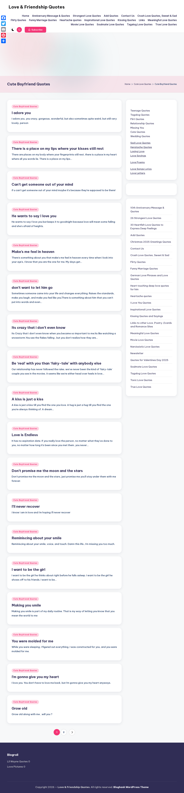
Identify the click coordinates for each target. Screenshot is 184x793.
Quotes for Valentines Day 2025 (149, 360)
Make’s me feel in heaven (33, 251)
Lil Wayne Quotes (17, 761)
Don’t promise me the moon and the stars (47, 471)
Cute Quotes (137, 132)
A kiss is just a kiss (27, 399)
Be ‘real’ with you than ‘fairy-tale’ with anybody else (56, 363)
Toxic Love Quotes (141, 380)
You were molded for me (32, 641)
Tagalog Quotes (140, 114)
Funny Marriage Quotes (144, 268)
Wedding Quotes (140, 136)
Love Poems (137, 162)
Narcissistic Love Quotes (145, 346)
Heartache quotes (141, 296)
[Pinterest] (3, 35)
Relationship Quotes (142, 123)
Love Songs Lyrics (141, 168)
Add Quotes (137, 235)
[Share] (3, 41)
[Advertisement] (92, 54)
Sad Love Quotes (140, 142)
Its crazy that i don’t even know (38, 327)
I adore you (21, 113)
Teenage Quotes (140, 110)
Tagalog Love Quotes (143, 373)
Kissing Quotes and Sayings (146, 316)
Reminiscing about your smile (37, 538)
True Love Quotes (140, 386)
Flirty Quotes (138, 261)
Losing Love (137, 151)
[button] (35, 30)
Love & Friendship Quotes (37, 7)
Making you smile (26, 605)
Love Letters (137, 173)
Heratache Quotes (141, 147)
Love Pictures (15, 766)
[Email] (3, 29)
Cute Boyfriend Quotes (25, 106)
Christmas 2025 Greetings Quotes (150, 241)
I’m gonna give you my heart (35, 677)
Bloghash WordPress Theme (131, 787)
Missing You (137, 127)
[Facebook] (3, 18)
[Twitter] (3, 24)
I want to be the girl (28, 569)
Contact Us (137, 248)
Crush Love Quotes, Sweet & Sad (149, 255)
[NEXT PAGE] (72, 732)
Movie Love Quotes (141, 339)
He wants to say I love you (34, 216)
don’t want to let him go (32, 287)
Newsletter (136, 353)
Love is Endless (25, 435)
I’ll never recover (26, 506)
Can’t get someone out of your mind (42, 184)
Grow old (19, 708)
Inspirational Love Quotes (145, 309)
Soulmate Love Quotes (143, 366)
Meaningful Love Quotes (144, 333)
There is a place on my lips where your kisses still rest (58, 148)
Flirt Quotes (137, 119)
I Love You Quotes (140, 302)
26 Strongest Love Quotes (145, 218)
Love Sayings (138, 155)
